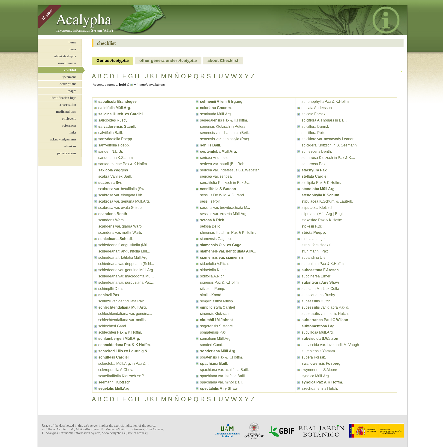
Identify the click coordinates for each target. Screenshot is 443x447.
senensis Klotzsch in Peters (222, 126)
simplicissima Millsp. (217, 301)
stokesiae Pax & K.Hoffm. (322, 220)
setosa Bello (210, 226)
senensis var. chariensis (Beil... (225, 133)
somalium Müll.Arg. (215, 339)
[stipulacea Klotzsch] (298, 208)
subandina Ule (314, 257)
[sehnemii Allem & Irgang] (197, 101)
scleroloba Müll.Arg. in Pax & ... (123, 363)
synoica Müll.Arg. (316, 376)
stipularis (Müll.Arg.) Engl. (323, 214)
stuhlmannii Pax (315, 251)
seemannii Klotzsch (114, 382)
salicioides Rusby (112, 120)
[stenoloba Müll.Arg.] (298, 189)
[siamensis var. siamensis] (197, 257)
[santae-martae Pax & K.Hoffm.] (95, 164)
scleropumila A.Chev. (115, 370)
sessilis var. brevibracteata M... (225, 208)
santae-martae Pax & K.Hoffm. (123, 164)
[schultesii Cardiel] (95, 357)
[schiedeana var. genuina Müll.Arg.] (95, 270)
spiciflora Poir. (313, 133)
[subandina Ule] (298, 257)
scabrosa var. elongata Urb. (120, 195)
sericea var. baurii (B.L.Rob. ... (224, 164)
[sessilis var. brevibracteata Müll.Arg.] (197, 208)
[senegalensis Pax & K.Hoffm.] (197, 120)
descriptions (68, 84)
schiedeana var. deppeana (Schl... (126, 264)
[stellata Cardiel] (298, 176)
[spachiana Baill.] (197, 363)
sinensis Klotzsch (214, 314)
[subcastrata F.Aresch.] (298, 270)
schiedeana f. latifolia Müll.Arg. (123, 257)
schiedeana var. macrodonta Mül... (126, 276)
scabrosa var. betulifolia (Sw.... (123, 189)
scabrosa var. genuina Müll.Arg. (124, 201)
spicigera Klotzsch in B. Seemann (329, 145)
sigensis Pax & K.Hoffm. (219, 282)
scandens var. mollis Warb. (120, 232)
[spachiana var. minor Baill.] (197, 382)
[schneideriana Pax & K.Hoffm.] (95, 345)
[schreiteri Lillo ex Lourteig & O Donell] (95, 351)
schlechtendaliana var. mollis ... (123, 320)
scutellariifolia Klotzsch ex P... (122, 376)
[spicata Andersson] (298, 108)
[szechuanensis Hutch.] (298, 388)
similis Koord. (211, 295)
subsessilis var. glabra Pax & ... (327, 307)
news (72, 49)
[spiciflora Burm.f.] (298, 126)
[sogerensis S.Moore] (197, 326)
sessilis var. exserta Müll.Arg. (223, 214)
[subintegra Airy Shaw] (298, 282)
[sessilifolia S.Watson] (197, 189)
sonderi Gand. (211, 345)
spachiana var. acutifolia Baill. (224, 370)
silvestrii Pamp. (212, 289)
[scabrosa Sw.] (95, 183)
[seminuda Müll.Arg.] (197, 114)
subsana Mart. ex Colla (320, 289)
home (72, 42)
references (69, 125)
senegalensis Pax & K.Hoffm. (224, 120)
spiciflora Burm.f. (315, 126)
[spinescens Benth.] (298, 151)
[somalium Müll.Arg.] (197, 339)
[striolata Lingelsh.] (298, 239)
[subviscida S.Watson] (298, 339)
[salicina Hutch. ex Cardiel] (95, 114)
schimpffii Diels (110, 289)
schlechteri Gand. (112, 326)
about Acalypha (65, 56)
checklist (70, 70)
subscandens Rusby (318, 295)
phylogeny (69, 118)
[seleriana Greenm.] (197, 108)
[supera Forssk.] (298, 357)
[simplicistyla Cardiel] (197, 307)
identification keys (63, 98)
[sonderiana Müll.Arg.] (197, 351)
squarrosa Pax (313, 164)
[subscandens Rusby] (298, 295)
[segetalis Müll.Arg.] (95, 388)
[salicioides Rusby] (95, 120)
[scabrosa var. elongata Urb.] (95, 195)
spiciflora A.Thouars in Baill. (324, 120)
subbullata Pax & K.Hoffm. (323, 264)
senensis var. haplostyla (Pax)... (226, 139)
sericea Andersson (215, 158)
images (71, 91)
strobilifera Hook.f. (316, 245)
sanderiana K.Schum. (116, 158)
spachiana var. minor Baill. (221, 382)
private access (66, 153)
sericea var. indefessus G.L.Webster (229, 170)
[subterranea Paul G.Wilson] (298, 320)
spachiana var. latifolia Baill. (223, 376)
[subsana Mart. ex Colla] (298, 289)
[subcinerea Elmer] (298, 276)
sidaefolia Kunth (213, 270)
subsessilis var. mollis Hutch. (325, 314)
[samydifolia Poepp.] (95, 145)
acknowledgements (63, 139)
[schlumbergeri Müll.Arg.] (95, 339)
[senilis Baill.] (197, 145)
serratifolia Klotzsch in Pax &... (225, 183)
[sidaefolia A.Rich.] (197, 264)
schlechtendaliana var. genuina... (125, 314)
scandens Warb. (111, 220)
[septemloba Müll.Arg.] (197, 151)
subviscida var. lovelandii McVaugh (330, 345)
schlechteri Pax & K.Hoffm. (120, 332)
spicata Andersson (317, 108)
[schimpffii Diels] (95, 289)
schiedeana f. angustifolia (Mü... (124, 245)
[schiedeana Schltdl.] (95, 239)
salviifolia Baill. (110, 133)
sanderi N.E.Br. (110, 151)
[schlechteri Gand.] (95, 326)
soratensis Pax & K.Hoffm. (221, 357)
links (72, 132)
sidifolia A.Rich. (212, 276)
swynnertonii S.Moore (319, 370)
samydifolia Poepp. (114, 145)
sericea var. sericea (216, 176)
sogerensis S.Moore (216, 326)
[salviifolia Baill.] (95, 133)
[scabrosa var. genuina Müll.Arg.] (95, 201)
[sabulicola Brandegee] (95, 101)
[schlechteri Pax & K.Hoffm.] (95, 332)
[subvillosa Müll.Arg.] (298, 332)
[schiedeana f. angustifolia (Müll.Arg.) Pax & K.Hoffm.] (95, 245)
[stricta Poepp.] (298, 232)
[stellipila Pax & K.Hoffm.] (298, 183)
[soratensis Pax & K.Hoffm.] (197, 357)
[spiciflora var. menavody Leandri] (298, 139)
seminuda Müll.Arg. (216, 114)
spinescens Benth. (317, 151)
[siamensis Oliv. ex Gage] (197, 245)
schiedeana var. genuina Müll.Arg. (126, 270)
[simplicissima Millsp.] (197, 301)
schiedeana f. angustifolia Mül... (124, 251)
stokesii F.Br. (312, 226)
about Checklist (222, 60)
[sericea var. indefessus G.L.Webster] (197, 170)
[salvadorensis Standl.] (95, 126)
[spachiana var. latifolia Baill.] (197, 376)
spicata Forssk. (314, 114)
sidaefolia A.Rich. (214, 264)
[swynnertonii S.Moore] (298, 370)
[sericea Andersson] (197, 158)
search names (67, 63)
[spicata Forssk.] (298, 114)
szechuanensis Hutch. (320, 388)
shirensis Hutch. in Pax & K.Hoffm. (228, 232)
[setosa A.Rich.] (197, 220)
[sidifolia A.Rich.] (197, 276)
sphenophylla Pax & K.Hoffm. (326, 101)
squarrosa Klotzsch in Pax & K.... (328, 158)
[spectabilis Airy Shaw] (197, 388)
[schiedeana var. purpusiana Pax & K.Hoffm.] (95, 282)
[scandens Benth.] (95, 214)
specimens (69, 77)
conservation (67, 104)
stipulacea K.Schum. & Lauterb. (327, 201)
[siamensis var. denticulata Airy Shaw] (197, 251)
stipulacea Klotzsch (317, 208)
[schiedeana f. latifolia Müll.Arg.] (95, 257)
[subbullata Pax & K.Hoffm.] (298, 264)
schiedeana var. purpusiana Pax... (126, 282)
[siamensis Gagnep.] (197, 239)
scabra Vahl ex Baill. (115, 176)
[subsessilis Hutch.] (298, 301)
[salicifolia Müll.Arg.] (95, 108)
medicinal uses (66, 111)
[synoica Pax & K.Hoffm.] (298, 382)
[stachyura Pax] (298, 170)
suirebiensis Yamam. (319, 351)
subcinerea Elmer (316, 276)
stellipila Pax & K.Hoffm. (321, 183)
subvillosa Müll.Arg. (318, 332)
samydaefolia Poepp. (115, 139)
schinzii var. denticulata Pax (121, 301)
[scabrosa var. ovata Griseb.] (95, 208)
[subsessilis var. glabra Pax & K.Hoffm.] (298, 307)
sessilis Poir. (210, 201)
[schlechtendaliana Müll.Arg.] (95, 307)
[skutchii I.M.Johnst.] (197, 320)
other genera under (168, 60)
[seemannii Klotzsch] (95, 382)
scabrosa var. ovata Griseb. (120, 208)
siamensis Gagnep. (216, 239)
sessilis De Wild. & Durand (222, 195)
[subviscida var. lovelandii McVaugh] (298, 345)
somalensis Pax (213, 332)
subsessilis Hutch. (316, 301)
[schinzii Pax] (95, 295)
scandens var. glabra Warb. (120, 226)
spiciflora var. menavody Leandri (328, 139)
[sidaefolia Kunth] (197, 270)
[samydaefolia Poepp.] (95, 139)
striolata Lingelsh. (316, 239)
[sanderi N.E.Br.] (95, 151)
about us (70, 146)
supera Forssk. (314, 357)
